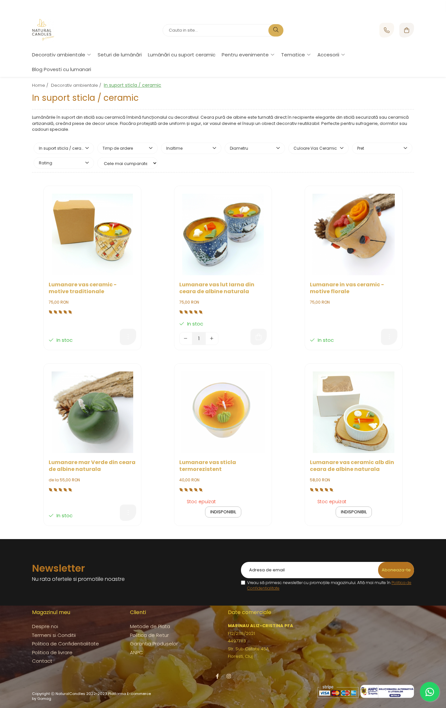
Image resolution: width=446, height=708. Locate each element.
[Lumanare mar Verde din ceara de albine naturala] (92, 412)
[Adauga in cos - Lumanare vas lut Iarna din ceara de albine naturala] (258, 337)
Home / (41, 85)
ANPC (136, 652)
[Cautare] (275, 30)
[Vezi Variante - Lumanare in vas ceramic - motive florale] (389, 337)
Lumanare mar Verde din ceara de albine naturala (92, 466)
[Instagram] (228, 676)
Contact (42, 660)
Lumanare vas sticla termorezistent (207, 466)
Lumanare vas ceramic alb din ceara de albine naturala (352, 466)
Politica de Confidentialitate (65, 643)
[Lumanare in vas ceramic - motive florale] (353, 234)
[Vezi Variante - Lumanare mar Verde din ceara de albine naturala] (128, 513)
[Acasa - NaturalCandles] (73, 30)
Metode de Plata (150, 626)
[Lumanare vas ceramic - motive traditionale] (92, 234)
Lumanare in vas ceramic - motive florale (347, 288)
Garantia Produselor (154, 643)
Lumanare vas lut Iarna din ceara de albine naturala (216, 288)
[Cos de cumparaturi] (406, 30)
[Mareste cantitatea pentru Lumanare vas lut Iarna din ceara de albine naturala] (211, 338)
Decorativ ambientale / (77, 85)
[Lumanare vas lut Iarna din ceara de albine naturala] (223, 234)
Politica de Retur (149, 635)
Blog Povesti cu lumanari (61, 69)
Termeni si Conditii (54, 635)
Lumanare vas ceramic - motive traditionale (83, 288)
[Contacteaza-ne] (386, 30)
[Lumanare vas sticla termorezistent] (223, 412)
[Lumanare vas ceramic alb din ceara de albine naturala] (353, 412)
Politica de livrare (52, 652)
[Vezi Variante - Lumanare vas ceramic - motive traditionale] (128, 337)
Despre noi (45, 626)
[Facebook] (217, 676)
